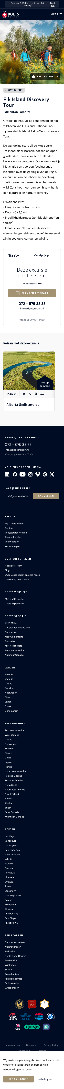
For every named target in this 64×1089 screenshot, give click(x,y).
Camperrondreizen (15, 942)
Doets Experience (14, 603)
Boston (8, 900)
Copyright (42, 1050)
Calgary (9, 868)
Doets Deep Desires (15, 955)
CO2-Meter (11, 622)
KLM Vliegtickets (13, 645)
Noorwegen (11, 692)
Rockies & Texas (13, 775)
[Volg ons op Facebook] (15, 474)
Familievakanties (13, 978)
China (8, 706)
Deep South (11, 784)
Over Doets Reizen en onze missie (22, 574)
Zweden (9, 688)
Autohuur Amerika (14, 650)
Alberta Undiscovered (23, 405)
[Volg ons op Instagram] (30, 474)
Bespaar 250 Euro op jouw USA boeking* (33, 4)
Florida (8, 766)
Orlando (9, 881)
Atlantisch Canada (14, 816)
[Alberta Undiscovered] (29, 370)
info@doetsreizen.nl (32, 308)
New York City (12, 854)
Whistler (9, 859)
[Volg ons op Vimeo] (37, 474)
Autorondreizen (13, 946)
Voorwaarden (12, 541)
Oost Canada (12, 812)
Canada (9, 678)
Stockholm (10, 890)
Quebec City (11, 913)
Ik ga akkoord (19, 1079)
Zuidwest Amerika (14, 730)
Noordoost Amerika (15, 789)
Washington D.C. (13, 895)
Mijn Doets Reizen (14, 523)
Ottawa (9, 909)
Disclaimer (31, 1045)
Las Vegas (10, 836)
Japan (8, 701)
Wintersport (11, 964)
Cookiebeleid (24, 1050)
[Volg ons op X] (52, 474)
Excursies (10, 641)
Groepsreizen (12, 987)
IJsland (8, 683)
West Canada (12, 734)
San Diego (10, 918)
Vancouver (10, 840)
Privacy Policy (51, 1045)
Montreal (9, 877)
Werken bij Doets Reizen (17, 579)
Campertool (11, 632)
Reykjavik (10, 872)
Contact (9, 528)
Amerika (9, 674)
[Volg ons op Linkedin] (7, 474)
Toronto (9, 886)
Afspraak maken (13, 537)
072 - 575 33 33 (32, 303)
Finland (8, 697)
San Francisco (12, 849)
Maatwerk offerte (14, 636)
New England (12, 793)
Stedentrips (11, 960)
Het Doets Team (13, 565)
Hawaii (8, 798)
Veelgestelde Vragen (16, 532)
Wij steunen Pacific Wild (18, 627)
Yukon (8, 807)
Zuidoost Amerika (14, 780)
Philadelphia (11, 922)
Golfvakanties (12, 983)
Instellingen (45, 1079)
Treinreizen (10, 951)
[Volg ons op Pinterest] (45, 474)
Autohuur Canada (14, 654)
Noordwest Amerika (15, 771)
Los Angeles (11, 845)
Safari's (8, 969)
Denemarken (11, 710)
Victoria (9, 863)
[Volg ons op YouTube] (22, 474)
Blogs (8, 570)
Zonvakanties (12, 974)
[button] (32, 52)
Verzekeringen (12, 546)
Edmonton (10, 904)
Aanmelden (46, 496)
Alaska (8, 803)
